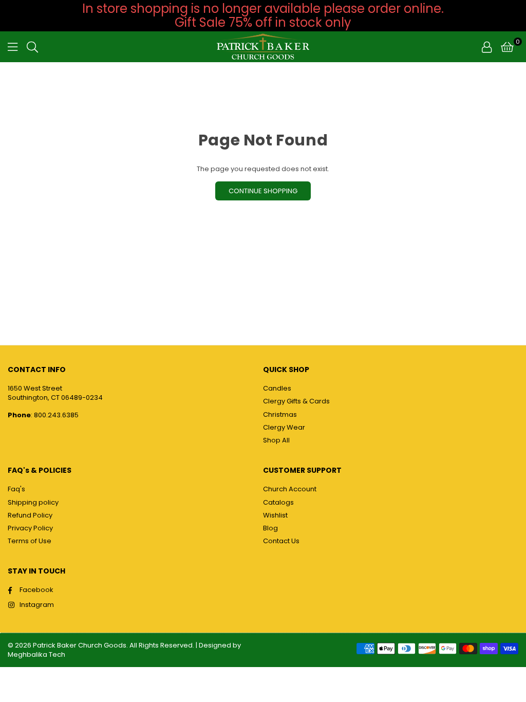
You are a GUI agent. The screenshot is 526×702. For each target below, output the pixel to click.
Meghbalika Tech (36, 654)
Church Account (289, 489)
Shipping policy (33, 502)
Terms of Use (29, 541)
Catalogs (278, 502)
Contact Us (281, 541)
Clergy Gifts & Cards (296, 401)
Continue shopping (263, 191)
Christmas (280, 414)
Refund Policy (30, 515)
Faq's (16, 489)
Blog (270, 528)
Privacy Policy (30, 528)
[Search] (32, 46)
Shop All (276, 440)
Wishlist (275, 515)
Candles (277, 388)
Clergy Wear (284, 427)
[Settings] (486, 46)
